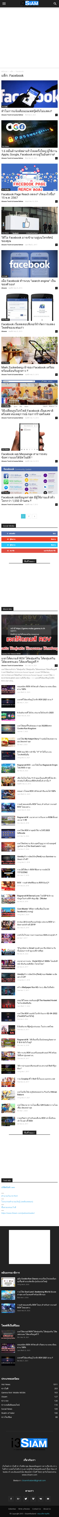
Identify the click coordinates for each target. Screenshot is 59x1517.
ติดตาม (53, 539)
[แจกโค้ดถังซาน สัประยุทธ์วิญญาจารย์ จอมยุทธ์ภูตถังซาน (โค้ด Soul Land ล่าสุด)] (8, 846)
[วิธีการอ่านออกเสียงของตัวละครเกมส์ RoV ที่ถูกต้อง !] (8, 1069)
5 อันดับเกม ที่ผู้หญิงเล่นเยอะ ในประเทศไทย (35, 1026)
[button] (55, 3)
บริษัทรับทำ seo (8, 1187)
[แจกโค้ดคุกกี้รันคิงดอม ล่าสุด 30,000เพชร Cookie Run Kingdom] (8, 729)
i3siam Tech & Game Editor (12, 115)
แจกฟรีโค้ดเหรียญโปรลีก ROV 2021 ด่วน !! (35, 699)
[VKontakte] (40, 1499)
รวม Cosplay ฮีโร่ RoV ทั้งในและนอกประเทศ (36, 1079)
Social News (6, 1409)
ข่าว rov (4, 1400)
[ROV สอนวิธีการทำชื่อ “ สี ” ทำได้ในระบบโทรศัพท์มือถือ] (8, 755)
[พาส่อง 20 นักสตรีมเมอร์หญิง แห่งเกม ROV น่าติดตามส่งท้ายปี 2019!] (8, 925)
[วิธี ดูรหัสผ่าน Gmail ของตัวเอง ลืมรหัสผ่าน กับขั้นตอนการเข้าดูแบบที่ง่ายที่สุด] (8, 951)
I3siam (4, 1396)
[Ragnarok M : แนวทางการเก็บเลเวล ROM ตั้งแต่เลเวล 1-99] (8, 820)
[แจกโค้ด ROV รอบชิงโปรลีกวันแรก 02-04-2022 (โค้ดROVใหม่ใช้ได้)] (8, 1017)
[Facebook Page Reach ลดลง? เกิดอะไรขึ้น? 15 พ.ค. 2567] (29, 177)
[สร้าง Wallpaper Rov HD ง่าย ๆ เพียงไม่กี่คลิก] (8, 990)
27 (56, 665)
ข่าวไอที (4, 106)
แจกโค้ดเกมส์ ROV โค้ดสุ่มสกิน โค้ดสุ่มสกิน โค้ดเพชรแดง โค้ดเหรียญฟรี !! (28, 660)
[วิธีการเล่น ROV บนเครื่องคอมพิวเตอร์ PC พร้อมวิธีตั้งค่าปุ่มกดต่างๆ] (8, 1056)
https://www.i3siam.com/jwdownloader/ (18, 1213)
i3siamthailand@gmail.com (34, 1480)
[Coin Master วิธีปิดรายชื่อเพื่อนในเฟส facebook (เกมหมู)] (8, 912)
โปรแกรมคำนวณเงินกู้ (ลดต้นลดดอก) (17, 1202)
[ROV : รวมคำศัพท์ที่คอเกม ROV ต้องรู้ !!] (8, 886)
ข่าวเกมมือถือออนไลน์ (10, 1405)
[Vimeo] (33, 1499)
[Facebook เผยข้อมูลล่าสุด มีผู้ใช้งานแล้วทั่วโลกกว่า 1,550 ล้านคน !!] (29, 480)
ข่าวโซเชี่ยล (5, 190)
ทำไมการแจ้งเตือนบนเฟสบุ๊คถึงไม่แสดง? (26, 111)
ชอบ (54, 533)
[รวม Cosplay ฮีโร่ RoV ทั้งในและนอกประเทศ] (8, 1082)
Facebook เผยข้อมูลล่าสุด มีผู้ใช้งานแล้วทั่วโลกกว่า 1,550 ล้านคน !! (28, 499)
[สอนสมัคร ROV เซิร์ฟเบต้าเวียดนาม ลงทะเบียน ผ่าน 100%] (8, 690)
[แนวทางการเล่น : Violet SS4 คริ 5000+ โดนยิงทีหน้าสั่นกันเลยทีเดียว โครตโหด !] (8, 964)
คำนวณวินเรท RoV (9, 1196)
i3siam (4, 288)
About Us (47, 1509)
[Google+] (18, 1499)
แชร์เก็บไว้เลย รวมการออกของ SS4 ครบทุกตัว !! (37, 935)
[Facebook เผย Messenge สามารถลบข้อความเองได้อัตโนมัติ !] (29, 437)
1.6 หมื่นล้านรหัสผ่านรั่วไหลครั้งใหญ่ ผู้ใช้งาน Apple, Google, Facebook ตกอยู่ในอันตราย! (29, 152)
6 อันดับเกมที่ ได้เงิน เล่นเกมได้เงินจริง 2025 (35, 713)
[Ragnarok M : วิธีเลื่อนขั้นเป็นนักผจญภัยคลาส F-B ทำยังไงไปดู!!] (8, 1043)
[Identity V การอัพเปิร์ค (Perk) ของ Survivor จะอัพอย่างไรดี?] (8, 860)
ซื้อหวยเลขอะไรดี (8, 1207)
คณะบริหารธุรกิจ (43, 1514)
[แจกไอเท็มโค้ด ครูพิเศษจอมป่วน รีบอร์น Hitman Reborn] (8, 1095)
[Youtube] (48, 1499)
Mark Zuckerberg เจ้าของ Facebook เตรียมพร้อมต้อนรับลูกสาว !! (27, 369)
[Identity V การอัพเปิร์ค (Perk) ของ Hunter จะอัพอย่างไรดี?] (8, 977)
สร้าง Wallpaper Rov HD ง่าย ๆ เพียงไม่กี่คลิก (35, 987)
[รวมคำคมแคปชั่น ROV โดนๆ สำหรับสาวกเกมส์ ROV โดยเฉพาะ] (8, 807)
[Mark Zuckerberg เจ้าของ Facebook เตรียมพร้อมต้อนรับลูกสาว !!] (29, 350)
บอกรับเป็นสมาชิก (50, 551)
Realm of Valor (8, 1413)
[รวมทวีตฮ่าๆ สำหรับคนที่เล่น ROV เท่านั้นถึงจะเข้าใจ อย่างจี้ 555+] (8, 1121)
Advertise (12, 1509)
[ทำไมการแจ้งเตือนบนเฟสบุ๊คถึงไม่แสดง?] (29, 94)
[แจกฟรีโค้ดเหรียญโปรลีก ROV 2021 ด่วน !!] (8, 703)
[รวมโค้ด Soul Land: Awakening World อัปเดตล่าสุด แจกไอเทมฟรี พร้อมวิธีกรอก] (8, 1295)
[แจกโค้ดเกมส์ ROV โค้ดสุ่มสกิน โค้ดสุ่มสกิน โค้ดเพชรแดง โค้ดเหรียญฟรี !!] (29, 635)
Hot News (5, 146)
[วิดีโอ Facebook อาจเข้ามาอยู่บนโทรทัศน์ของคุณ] (29, 220)
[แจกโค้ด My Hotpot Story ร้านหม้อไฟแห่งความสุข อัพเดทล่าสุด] (8, 742)
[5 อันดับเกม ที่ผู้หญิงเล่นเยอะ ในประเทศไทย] (8, 1030)
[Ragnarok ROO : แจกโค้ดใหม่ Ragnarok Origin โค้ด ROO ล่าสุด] (8, 768)
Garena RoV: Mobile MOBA (11, 654)
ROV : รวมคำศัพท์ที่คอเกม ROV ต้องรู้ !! (33, 883)
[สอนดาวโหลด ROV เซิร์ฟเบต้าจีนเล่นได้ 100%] (8, 794)
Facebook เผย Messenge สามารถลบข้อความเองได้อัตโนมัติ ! (24, 455)
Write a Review (24, 1509)
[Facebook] (11, 1499)
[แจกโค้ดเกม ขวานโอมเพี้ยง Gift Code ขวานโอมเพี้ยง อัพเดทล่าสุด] (8, 1108)
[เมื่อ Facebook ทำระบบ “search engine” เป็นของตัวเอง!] (29, 264)
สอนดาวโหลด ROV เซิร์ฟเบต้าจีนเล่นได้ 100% (36, 791)
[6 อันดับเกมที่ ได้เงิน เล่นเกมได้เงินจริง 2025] (8, 716)
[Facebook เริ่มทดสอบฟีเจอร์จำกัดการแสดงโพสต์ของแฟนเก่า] (29, 307)
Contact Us (36, 1509)
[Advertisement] (29, 38)
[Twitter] (26, 1499)
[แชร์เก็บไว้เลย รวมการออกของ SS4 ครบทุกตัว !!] (8, 938)
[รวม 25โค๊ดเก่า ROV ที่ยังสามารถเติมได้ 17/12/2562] (8, 873)
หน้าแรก (4, 71)
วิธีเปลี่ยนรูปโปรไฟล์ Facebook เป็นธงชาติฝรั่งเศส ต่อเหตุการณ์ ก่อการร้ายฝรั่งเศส (27, 412)
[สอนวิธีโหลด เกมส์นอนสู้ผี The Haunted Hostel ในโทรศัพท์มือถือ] (8, 1003)
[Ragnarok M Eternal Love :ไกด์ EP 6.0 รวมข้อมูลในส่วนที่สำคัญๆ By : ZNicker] (8, 899)
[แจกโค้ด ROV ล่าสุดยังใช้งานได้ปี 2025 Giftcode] (8, 833)
